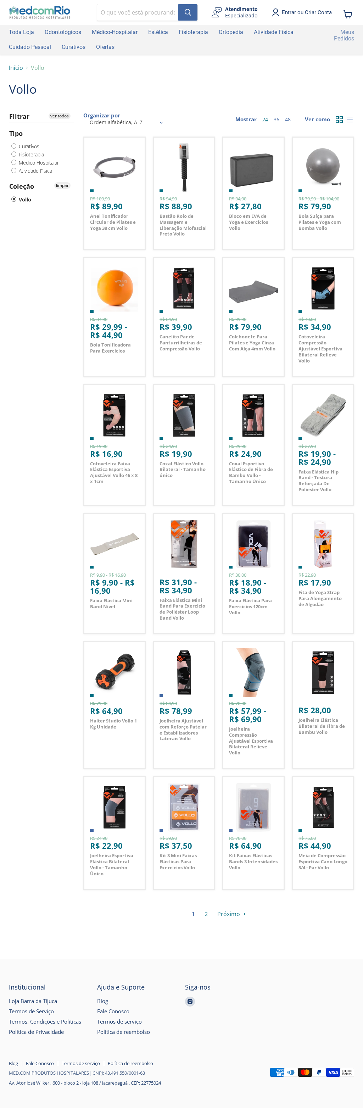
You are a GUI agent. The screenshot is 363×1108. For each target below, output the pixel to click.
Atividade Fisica (274, 32)
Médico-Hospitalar (115, 32)
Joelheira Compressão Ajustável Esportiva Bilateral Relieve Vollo (251, 741)
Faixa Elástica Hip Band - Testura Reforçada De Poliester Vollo (318, 481)
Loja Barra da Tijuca (33, 1000)
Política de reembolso (123, 1031)
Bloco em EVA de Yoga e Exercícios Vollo (248, 222)
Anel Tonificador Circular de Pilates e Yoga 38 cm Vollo (113, 222)
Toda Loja (21, 32)
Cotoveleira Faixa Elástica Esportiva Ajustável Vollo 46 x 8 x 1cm (114, 472)
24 (265, 119)
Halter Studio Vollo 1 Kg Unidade (113, 724)
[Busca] (187, 12)
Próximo (229, 914)
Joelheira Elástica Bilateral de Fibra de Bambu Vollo (321, 726)
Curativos (73, 47)
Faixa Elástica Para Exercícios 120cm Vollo (250, 606)
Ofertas (105, 47)
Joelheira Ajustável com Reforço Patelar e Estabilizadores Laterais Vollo (183, 730)
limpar (62, 185)
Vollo (24, 199)
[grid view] (339, 119)
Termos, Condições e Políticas (45, 1021)
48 (288, 119)
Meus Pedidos (344, 35)
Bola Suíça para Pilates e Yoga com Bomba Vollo (319, 222)
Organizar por (101, 115)
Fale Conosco (113, 1011)
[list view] (349, 119)
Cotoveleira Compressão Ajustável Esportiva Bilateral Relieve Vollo (320, 348)
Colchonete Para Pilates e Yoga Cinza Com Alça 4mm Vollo (252, 342)
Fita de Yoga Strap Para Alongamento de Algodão (320, 598)
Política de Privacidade (36, 1031)
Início (16, 68)
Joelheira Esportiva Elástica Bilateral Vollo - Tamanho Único (111, 864)
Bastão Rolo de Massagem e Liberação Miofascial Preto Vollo (183, 225)
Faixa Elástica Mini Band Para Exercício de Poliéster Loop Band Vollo (182, 609)
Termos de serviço (119, 1021)
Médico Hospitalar (38, 162)
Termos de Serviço (31, 1011)
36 (276, 119)
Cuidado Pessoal (30, 47)
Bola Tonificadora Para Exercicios (110, 348)
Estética (158, 32)
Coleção (21, 186)
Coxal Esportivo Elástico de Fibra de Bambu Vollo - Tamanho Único (251, 472)
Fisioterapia (193, 32)
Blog (102, 1000)
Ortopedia (231, 32)
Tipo (16, 133)
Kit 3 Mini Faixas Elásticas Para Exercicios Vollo (178, 861)
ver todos (59, 116)
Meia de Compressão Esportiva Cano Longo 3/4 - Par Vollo (322, 861)
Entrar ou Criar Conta (307, 12)
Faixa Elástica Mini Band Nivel (111, 603)
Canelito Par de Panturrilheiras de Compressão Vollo (181, 342)
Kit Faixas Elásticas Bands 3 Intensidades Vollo (253, 861)
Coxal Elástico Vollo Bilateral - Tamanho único (183, 469)
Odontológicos (63, 32)
